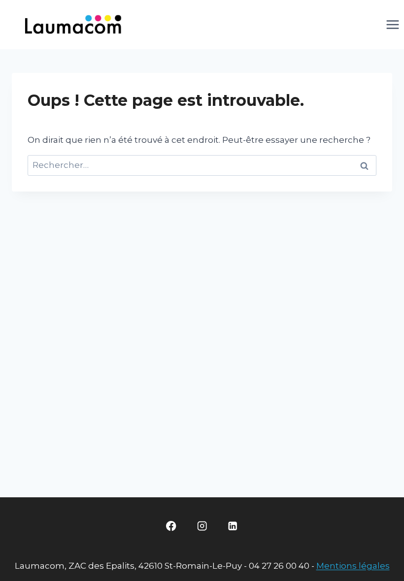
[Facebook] (171, 526)
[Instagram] (202, 526)
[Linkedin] (233, 526)
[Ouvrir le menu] (392, 24)
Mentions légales (353, 566)
